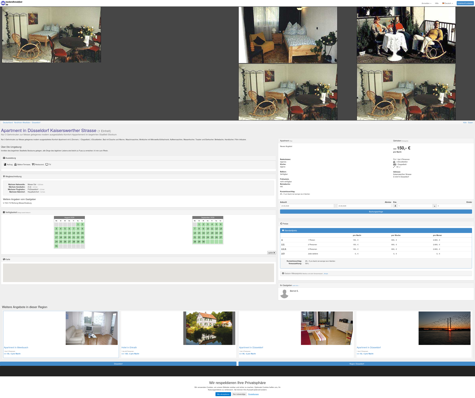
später (270, 252)
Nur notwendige (239, 394)
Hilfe (437, 3)
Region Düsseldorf (357, 363)
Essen (470, 122)
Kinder (469, 202)
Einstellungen (253, 394)
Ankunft (283, 202)
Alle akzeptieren (223, 394)
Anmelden (426, 3)
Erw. (395, 202)
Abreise (388, 202)
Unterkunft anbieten (465, 3)
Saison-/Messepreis (293, 273)
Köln (465, 122)
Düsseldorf (36, 122)
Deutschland (8, 122)
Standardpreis (291, 230)
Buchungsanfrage (376, 211)
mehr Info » (295, 285)
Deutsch (448, 3)
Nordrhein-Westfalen (22, 122)
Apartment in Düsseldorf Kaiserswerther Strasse (48, 130)
